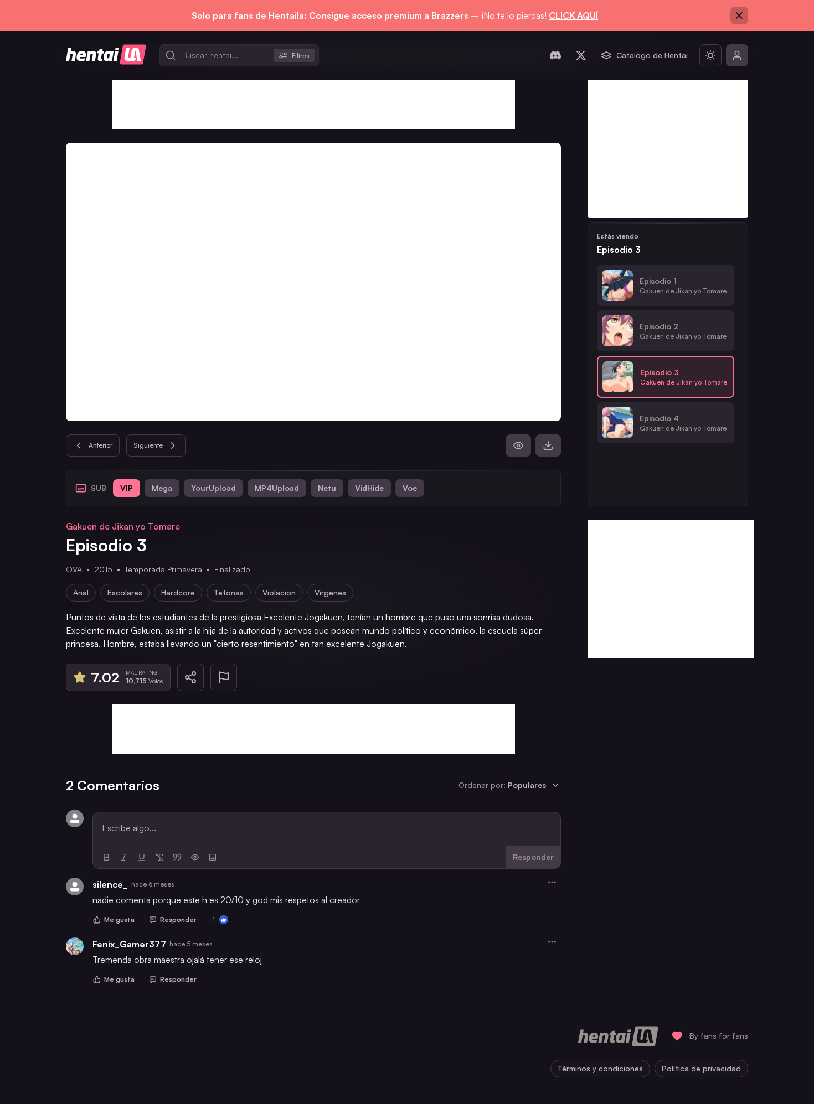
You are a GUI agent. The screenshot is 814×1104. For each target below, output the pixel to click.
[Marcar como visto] (518, 445)
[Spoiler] (195, 857)
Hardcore (178, 592)
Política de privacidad (701, 1068)
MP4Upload (277, 488)
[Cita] (177, 857)
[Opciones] (552, 882)
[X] (581, 55)
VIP (126, 488)
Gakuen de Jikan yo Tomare (123, 526)
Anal (81, 592)
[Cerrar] (739, 15)
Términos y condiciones (600, 1068)
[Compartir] (190, 677)
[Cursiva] (124, 857)
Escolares (124, 592)
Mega (162, 488)
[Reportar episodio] (223, 677)
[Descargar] (548, 445)
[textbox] (327, 828)
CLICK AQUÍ (573, 15)
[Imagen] (212, 857)
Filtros (301, 55)
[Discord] (555, 55)
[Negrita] (106, 857)
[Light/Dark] (710, 55)
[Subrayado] (142, 857)
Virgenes (330, 592)
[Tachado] (159, 857)
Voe (410, 488)
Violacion (279, 592)
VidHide (369, 488)
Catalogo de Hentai (652, 55)
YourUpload (213, 488)
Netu (327, 488)
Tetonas (229, 592)
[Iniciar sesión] (737, 55)
